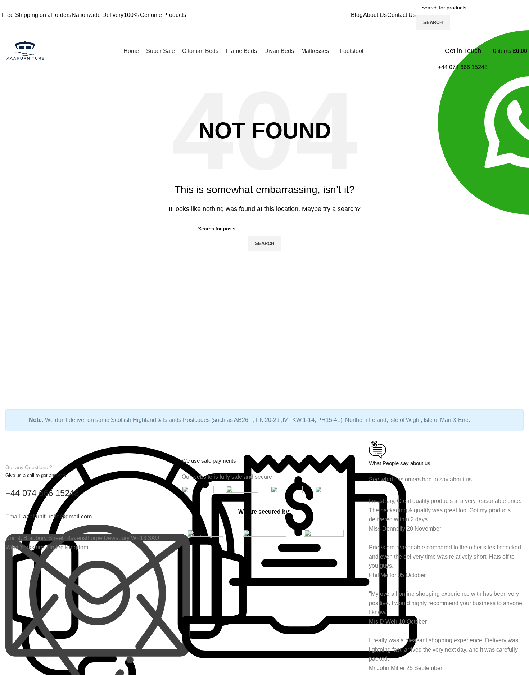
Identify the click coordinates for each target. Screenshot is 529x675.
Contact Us (401, 15)
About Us (375, 15)
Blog (357, 15)
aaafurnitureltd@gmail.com (57, 516)
